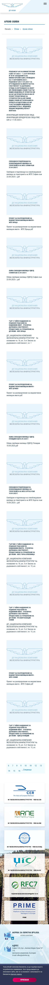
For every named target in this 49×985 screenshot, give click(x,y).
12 (36, 766)
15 (14, 771)
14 (9, 771)
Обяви (16, 29)
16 (19, 771)
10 (26, 766)
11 (31, 766)
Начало (8, 29)
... (22, 770)
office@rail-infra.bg (23, 955)
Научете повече (16, 974)
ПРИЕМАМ (24, 980)
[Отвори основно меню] (44, 4)
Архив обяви (28, 29)
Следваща (27, 770)
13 (41, 766)
